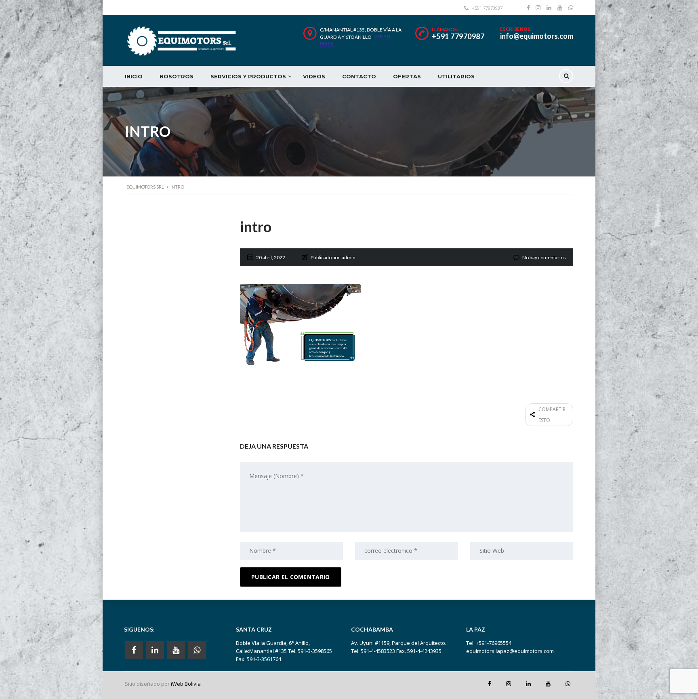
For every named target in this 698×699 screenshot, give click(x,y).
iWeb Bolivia (186, 683)
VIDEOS (314, 76)
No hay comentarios (544, 257)
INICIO (134, 76)
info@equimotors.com (536, 35)
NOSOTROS (176, 76)
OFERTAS (407, 76)
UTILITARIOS (456, 76)
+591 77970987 (458, 36)
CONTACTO (359, 76)
